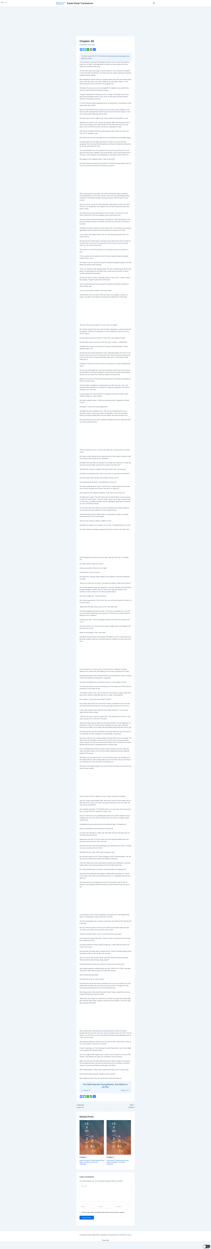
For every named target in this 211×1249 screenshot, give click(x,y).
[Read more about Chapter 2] (119, 1137)
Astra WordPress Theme (123, 1235)
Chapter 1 (83, 1157)
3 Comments (110, 1160)
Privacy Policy (105, 1240)
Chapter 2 (110, 1157)
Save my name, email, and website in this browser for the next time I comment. (103, 1212)
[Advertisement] (105, 24)
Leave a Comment (85, 1160)
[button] (154, 3)
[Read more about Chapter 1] (92, 1137)
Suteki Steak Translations (80, 3)
